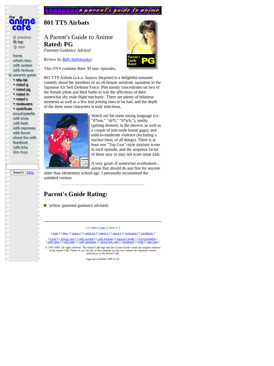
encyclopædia (147, 238)
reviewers (131, 233)
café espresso (87, 241)
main (55, 233)
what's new (67, 238)
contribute (147, 233)
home (53, 238)
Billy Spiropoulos (76, 59)
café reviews (105, 238)
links (140, 241)
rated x (117, 233)
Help (30, 172)
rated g (76, 233)
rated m (104, 233)
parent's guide (126, 238)
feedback (128, 241)
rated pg (90, 233)
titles (65, 233)
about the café (109, 241)
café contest (86, 238)
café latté (69, 241)
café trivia (53, 241)
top (103, 227)
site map (152, 241)
